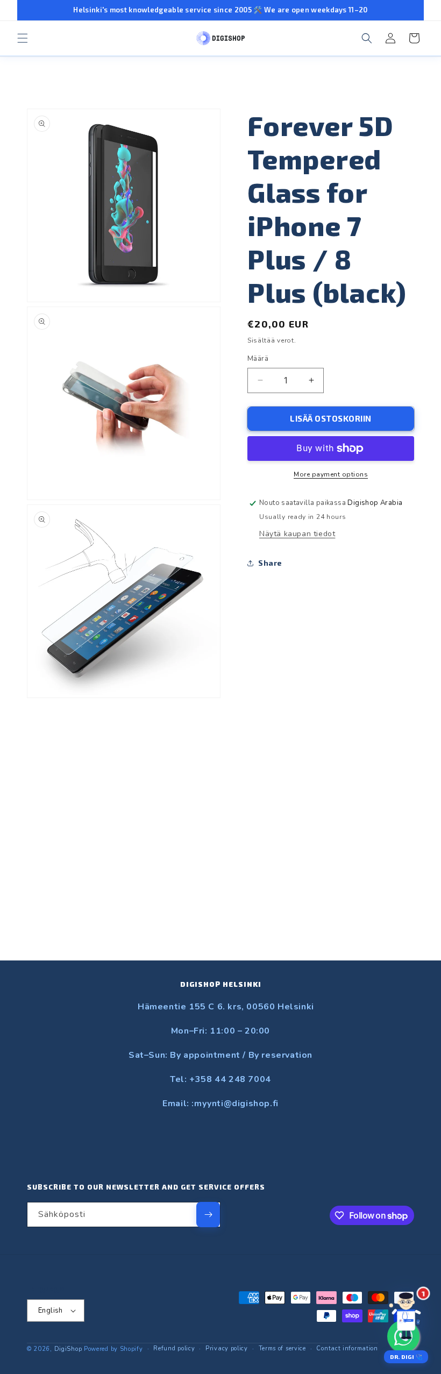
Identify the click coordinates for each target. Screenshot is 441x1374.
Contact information (347, 1348)
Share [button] (270, 562)
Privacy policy (226, 1348)
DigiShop (68, 1349)
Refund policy (174, 1348)
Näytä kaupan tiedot (297, 534)
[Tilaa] (208, 1214)
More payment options (331, 474)
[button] (22, 38)
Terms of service (282, 1348)
